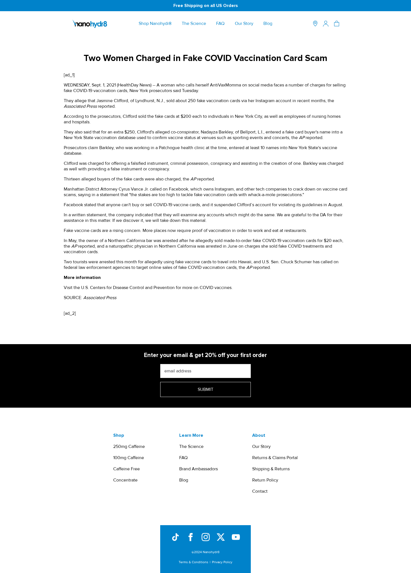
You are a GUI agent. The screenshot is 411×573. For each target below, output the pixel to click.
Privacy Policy (222, 562)
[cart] (336, 23)
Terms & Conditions (193, 562)
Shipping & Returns (271, 469)
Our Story (244, 23)
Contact (260, 491)
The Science (194, 23)
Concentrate (125, 480)
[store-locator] (315, 23)
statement (109, 195)
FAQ (220, 23)
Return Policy (265, 480)
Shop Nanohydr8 (155, 23)
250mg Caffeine (129, 446)
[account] (326, 23)
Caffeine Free (126, 469)
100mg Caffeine (128, 458)
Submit (205, 389)
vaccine (175, 137)
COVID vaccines (216, 287)
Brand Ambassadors (198, 469)
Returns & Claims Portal (275, 458)
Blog (267, 23)
